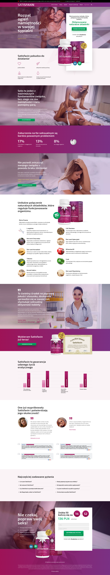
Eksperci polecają (73, 4)
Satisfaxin (26, 4)
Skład (81, 4)
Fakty (60, 4)
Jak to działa (54, 4)
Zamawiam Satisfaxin (27, 185)
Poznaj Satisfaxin (79, 29)
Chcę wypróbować (26, 119)
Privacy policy (55, 571)
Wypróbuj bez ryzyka (73, 533)
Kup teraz (86, 4)
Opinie (65, 4)
